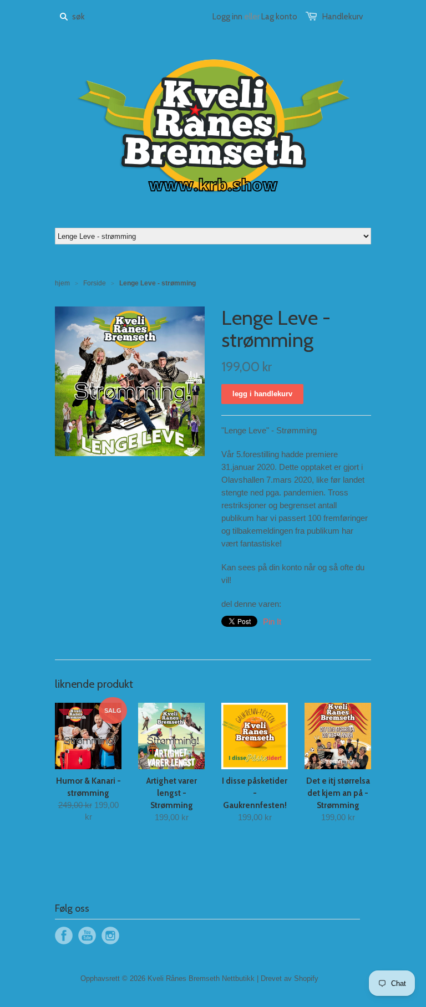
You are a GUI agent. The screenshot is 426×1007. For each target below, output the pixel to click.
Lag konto (279, 17)
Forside (94, 283)
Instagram (110, 935)
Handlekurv (342, 17)
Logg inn (227, 17)
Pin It (272, 621)
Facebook (64, 935)
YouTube (87, 935)
